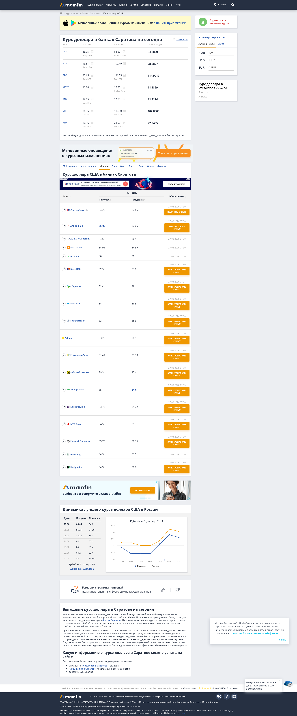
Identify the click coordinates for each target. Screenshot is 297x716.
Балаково (203, 92)
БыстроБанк (88, 67)
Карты (123, 4)
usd (201, 60)
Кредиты (111, 4)
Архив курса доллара (82, 568)
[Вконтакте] (219, 696)
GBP (65, 75)
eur (201, 67)
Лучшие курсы (206, 43)
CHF (65, 110)
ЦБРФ (221, 43)
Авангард (75, 454)
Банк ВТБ (87, 79)
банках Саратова (111, 620)
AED (65, 122)
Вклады (158, 4)
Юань (141, 166)
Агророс (74, 256)
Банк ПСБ (87, 126)
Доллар (104, 166)
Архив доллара (88, 166)
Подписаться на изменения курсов (219, 22)
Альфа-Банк (88, 55)
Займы (134, 4)
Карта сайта (149, 688)
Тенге (132, 166)
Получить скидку (177, 212)
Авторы (161, 688)
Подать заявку (142, 490)
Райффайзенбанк (79, 372)
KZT (66, 87)
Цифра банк (119, 91)
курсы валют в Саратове (82, 668)
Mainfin (73, 696)
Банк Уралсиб (78, 406)
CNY (65, 98)
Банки (169, 4)
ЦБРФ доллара (69, 166)
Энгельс (202, 96)
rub (201, 53)
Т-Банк (68, 338)
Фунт (123, 166)
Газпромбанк (77, 320)
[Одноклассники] (227, 696)
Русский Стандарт (80, 441)
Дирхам (161, 166)
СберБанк (75, 286)
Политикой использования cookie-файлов (255, 633)
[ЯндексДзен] (234, 696)
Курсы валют (95, 4)
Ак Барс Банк (120, 55)
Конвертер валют (212, 37)
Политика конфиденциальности (124, 688)
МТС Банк (75, 424)
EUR (65, 63)
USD (65, 51)
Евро (114, 166)
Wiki (178, 4)
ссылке (183, 713)
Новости (177, 688)
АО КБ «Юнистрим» (81, 238)
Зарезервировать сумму (177, 271)
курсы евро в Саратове (94, 665)
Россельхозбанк (79, 355)
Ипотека (146, 4)
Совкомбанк (77, 210)
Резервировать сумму (177, 227)
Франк (150, 166)
